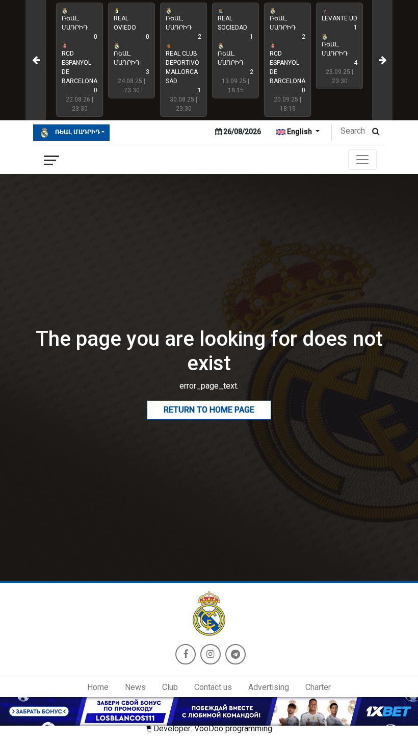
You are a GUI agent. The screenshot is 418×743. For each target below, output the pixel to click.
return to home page (209, 410)
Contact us (213, 687)
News (135, 687)
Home (98, 687)
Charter (318, 687)
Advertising (268, 687)
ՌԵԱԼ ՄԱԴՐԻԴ (77, 132)
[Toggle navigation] (362, 159)
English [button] (299, 131)
